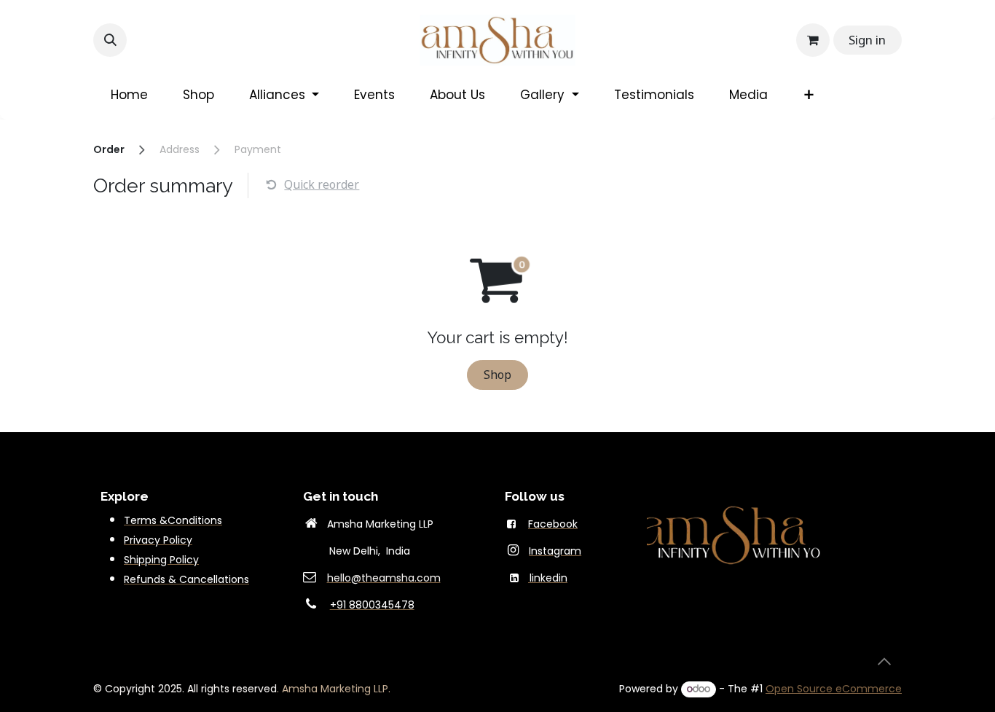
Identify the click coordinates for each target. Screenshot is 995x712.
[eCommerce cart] (813, 40)
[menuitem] (129, 95)
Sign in (867, 39)
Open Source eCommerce (834, 688)
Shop (497, 375)
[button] (110, 40)
